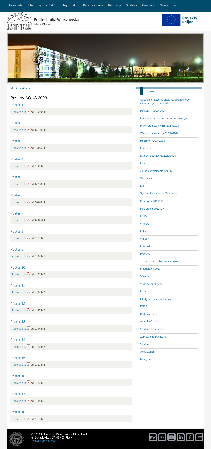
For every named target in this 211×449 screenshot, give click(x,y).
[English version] (175, 6)
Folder (144, 231)
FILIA (143, 216)
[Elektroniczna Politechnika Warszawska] (199, 437)
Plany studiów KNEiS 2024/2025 (159, 125)
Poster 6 (16, 195)
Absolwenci (147, 351)
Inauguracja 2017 (150, 268)
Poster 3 (16, 141)
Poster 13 (17, 322)
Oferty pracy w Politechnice (156, 299)
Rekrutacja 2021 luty (152, 208)
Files (150, 91)
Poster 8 (16, 231)
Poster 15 (17, 358)
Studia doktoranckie (152, 329)
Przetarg (145, 253)
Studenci (145, 344)
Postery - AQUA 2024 (153, 110)
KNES (144, 306)
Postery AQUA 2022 (152, 201)
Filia (142, 163)
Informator (146, 246)
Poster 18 (17, 412)
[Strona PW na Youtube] (171, 437)
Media (15, 88)
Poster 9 (16, 249)
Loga (143, 291)
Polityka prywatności (43, 440)
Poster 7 (16, 213)
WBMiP (144, 238)
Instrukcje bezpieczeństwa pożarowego (163, 118)
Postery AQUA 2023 (152, 140)
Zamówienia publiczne (153, 336)
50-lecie (144, 276)
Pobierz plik (19, 111)
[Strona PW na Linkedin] (181, 437)
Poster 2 (16, 123)
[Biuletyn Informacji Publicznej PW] (162, 437)
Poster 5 (16, 177)
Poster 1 (16, 105)
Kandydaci (146, 359)
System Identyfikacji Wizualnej (158, 193)
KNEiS (144, 186)
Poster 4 (16, 159)
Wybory (144, 223)
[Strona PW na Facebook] (190, 437)
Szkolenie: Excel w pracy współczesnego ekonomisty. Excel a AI (165, 101)
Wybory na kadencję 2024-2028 (159, 133)
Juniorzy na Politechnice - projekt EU (162, 261)
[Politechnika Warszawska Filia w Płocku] (43, 29)
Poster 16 (17, 376)
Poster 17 (17, 394)
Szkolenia (146, 178)
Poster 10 (17, 267)
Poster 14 (17, 340)
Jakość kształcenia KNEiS (156, 171)
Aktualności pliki (150, 321)
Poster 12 (17, 304)
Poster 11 (17, 285)
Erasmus (145, 148)
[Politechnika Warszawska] (153, 437)
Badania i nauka (149, 314)
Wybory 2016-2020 (151, 283)
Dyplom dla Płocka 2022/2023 (158, 155)
